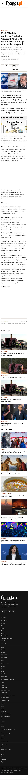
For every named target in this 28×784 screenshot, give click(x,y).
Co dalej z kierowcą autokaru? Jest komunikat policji (11, 400)
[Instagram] (13, 611)
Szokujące (3, 711)
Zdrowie (3, 735)
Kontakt (12, 772)
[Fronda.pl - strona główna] (14, 597)
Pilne (2, 757)
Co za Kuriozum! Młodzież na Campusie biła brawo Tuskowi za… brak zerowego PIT (13, 541)
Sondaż (3, 633)
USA (2, 668)
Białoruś (3, 652)
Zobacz (3, 721)
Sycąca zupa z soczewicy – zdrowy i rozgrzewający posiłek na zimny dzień (12, 495)
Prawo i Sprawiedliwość (6, 638)
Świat (3, 660)
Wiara (2, 685)
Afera (2, 706)
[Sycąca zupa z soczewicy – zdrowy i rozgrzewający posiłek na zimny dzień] (14, 484)
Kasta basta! (4, 623)
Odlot (2, 709)
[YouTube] (9, 611)
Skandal (3, 704)
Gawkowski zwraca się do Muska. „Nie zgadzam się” (12, 424)
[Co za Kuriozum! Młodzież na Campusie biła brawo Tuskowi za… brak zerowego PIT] (14, 529)
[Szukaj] (25, 3)
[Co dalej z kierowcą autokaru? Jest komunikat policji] (14, 388)
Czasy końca (4, 692)
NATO (2, 671)
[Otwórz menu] (2, 3)
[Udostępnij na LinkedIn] (10, 65)
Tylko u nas (4, 744)
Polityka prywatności (18, 770)
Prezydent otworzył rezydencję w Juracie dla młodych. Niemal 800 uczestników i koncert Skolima (13, 451)
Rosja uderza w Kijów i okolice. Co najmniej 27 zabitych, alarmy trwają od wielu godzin (12, 518)
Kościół (2, 682)
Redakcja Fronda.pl (5, 59)
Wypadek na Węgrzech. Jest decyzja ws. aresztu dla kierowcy (12, 354)
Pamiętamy (3, 630)
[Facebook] (6, 611)
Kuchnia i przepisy (6, 493)
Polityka (3, 538)
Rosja (2, 647)
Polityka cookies (5, 772)
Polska (3, 617)
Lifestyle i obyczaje (8, 729)
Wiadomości (4, 30)
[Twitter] (2, 611)
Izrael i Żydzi (4, 676)
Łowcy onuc (4, 657)
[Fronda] (14, 3)
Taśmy (2, 724)
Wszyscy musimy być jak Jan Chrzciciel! (10, 473)
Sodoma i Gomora (5, 716)
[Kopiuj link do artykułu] (17, 65)
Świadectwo (4, 687)
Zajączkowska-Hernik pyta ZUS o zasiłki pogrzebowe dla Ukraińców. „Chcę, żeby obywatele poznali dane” (13, 563)
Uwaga (3, 449)
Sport (2, 754)
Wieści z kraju (4, 635)
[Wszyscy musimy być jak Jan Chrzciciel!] (14, 463)
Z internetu (3, 752)
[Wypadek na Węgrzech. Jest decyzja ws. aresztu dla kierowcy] (14, 342)
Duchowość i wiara (7, 679)
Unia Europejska (5, 663)
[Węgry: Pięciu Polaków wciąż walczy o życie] (14, 366)
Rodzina (3, 738)
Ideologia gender (5, 697)
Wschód (3, 643)
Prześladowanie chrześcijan (8, 695)
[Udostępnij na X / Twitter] (6, 65)
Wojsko (3, 628)
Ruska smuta (4, 654)
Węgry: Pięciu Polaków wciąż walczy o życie (13, 377)
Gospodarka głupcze (6, 749)
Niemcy (3, 673)
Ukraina (3, 649)
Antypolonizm (4, 640)
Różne (2, 747)
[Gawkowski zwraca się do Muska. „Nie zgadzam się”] (14, 412)
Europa (3, 666)
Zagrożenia (4, 761)
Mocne (2, 719)
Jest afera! (5, 700)
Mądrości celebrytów (6, 714)
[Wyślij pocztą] (14, 65)
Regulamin (9, 770)
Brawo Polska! (4, 620)
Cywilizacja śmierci (5, 690)
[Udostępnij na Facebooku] (2, 65)
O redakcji (3, 770)
